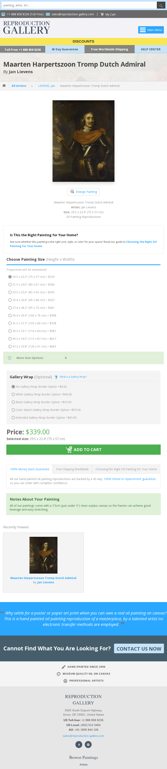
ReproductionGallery (83, 699)
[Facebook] (78, 744)
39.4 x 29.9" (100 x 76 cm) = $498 (34, 315)
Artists (84, 764)
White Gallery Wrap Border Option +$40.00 (44, 394)
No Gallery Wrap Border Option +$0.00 (41, 386)
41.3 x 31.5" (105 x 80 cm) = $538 (34, 323)
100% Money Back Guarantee (29, 469)
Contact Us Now (139, 648)
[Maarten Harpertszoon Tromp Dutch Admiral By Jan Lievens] (43, 572)
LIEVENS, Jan (46, 86)
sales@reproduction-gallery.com (83, 735)
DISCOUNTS (83, 41)
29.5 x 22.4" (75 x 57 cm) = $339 (33, 277)
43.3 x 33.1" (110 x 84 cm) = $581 (34, 331)
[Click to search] (161, 5)
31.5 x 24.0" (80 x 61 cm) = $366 (33, 284)
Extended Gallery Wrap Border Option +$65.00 (46, 417)
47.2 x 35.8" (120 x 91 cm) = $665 (34, 346)
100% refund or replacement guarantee (130, 479)
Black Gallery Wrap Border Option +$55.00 (43, 402)
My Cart (110, 14)
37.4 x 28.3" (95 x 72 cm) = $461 (33, 308)
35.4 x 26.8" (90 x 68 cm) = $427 (33, 300)
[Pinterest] (88, 744)
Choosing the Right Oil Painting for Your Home (126, 469)
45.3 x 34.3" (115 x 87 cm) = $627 (34, 339)
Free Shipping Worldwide (72, 469)
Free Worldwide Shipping (109, 49)
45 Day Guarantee (65, 49)
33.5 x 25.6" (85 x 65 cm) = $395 (33, 292)
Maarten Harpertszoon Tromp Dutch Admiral (90, 86)
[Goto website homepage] (26, 33)
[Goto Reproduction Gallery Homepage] (4, 85)
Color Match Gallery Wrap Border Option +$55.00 (48, 410)
